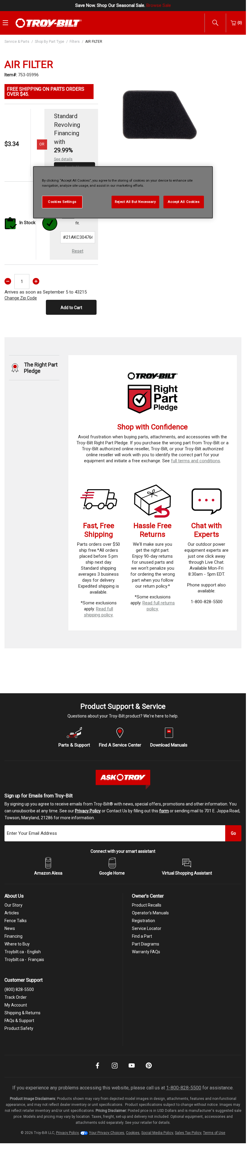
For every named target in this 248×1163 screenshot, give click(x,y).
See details (63, 159)
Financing (13, 936)
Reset (77, 251)
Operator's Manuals (150, 912)
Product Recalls (146, 905)
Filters (75, 41)
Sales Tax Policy (188, 1133)
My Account (15, 1005)
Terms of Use (214, 1133)
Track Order (15, 997)
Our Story (13, 905)
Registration (143, 920)
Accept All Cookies (183, 202)
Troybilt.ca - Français (24, 959)
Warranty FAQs (146, 951)
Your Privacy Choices (106, 1133)
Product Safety (18, 1028)
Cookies (132, 1133)
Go (233, 833)
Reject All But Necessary (135, 202)
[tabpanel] (159, 110)
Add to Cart (71, 307)
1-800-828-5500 (183, 1088)
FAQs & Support (19, 1020)
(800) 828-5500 (19, 989)
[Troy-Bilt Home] (49, 22)
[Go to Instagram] (114, 1069)
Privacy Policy (88, 810)
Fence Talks (15, 920)
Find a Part (142, 936)
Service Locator (146, 928)
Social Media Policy (157, 1133)
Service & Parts (16, 41)
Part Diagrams (145, 944)
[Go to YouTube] (131, 1069)
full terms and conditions (195, 460)
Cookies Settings (62, 202)
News (9, 928)
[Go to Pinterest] (148, 1069)
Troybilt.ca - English (22, 951)
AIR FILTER (93, 41)
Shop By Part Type (49, 41)
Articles (11, 912)
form (164, 810)
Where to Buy (17, 944)
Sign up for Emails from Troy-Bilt (38, 796)
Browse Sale (158, 5)
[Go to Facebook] (97, 1069)
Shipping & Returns (22, 1012)
